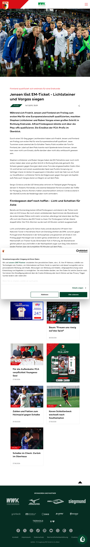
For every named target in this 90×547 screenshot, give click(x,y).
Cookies (74, 537)
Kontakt (15, 537)
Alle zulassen (73, 294)
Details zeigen (77, 288)
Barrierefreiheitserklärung (57, 537)
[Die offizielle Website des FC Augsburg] (5, 5)
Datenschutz (39, 537)
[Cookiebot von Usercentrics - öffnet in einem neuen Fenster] (77, 251)
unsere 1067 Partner (17, 262)
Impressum (26, 537)
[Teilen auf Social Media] (80, 105)
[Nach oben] (80, 481)
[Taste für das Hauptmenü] (86, 4)
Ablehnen (44, 294)
